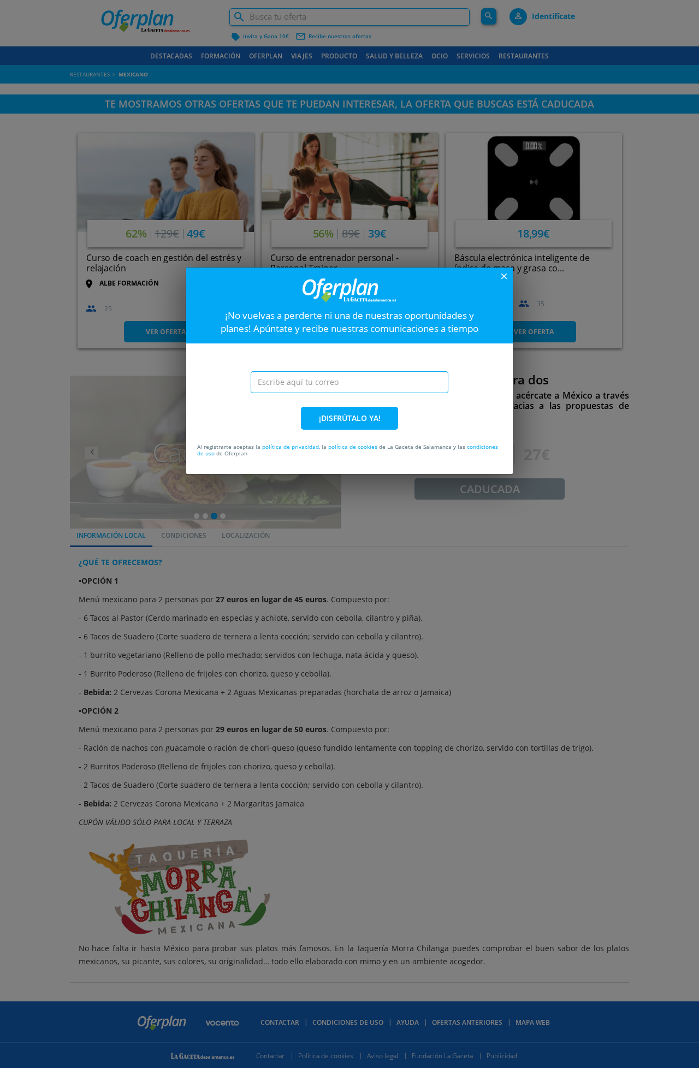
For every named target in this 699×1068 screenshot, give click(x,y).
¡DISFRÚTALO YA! (350, 418)
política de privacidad (290, 446)
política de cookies (352, 446)
